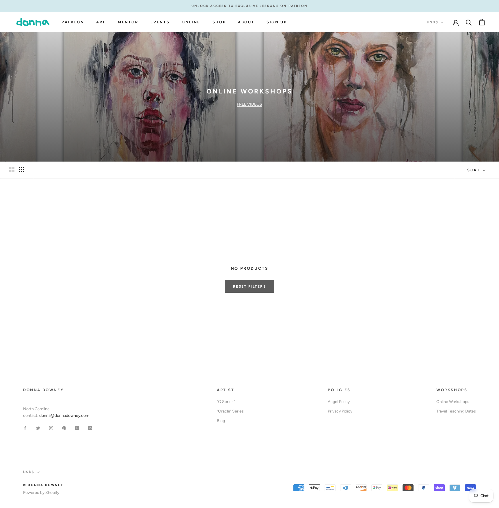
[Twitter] (38, 428)
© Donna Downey (43, 485)
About (246, 22)
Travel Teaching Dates (456, 411)
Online (191, 22)
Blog (221, 420)
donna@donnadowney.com (64, 415)
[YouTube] (77, 428)
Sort (474, 170)
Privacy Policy (340, 411)
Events (160, 22)
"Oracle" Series (230, 411)
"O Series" (226, 401)
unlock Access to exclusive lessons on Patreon (249, 6)
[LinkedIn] (90, 428)
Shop (219, 22)
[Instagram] (51, 428)
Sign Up (277, 22)
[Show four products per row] (21, 169)
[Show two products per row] (11, 169)
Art (101, 22)
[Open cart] (482, 22)
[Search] (469, 22)
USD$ (432, 22)
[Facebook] (25, 428)
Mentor (128, 22)
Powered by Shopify (41, 492)
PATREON (73, 22)
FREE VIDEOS (249, 104)
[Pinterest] (64, 428)
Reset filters (249, 286)
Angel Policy (339, 401)
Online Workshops (452, 401)
